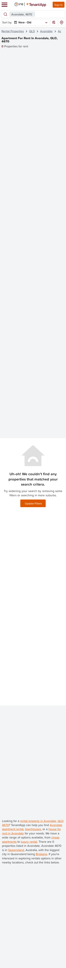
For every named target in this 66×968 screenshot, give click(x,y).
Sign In (58, 5)
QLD (32, 31)
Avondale (46, 31)
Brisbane (41, 854)
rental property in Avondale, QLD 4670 (32, 823)
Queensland (16, 850)
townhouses (33, 829)
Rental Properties (13, 31)
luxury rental (29, 842)
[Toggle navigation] (4, 5)
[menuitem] (30, 22)
